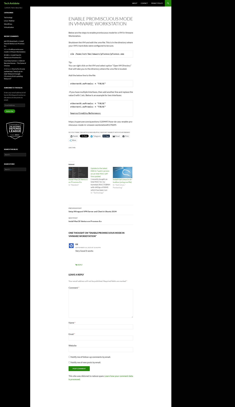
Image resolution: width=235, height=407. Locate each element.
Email (72, 334)
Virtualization (9, 27)
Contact (144, 3)
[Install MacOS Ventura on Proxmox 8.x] (78, 172)
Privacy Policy (157, 3)
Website (72, 345)
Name (72, 322)
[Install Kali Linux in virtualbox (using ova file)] (122, 172)
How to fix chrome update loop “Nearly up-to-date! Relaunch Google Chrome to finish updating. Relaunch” (14, 74)
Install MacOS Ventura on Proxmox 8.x (85, 219)
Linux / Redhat (9, 21)
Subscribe (9, 111)
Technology (8, 17)
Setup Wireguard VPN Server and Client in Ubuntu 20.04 (93, 210)
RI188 (6, 55)
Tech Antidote (11, 3)
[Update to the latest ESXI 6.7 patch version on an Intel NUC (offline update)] (102, 180)
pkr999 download (10, 41)
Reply (80, 265)
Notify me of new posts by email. (86, 362)
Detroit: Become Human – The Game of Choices (15, 63)
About (134, 3)
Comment (74, 287)
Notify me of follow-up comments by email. (91, 357)
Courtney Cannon (10, 61)
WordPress (8, 24)
